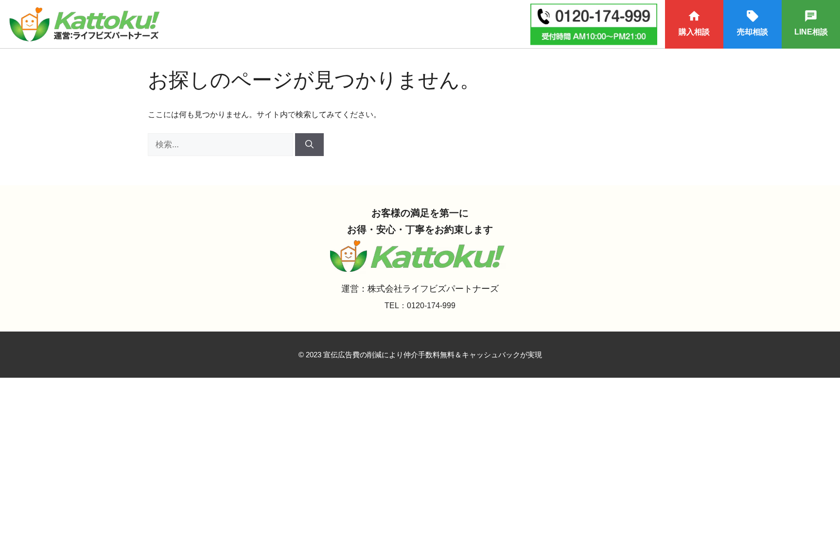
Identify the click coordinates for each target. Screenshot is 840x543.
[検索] (309, 145)
